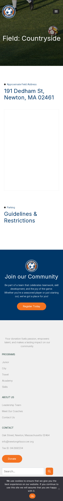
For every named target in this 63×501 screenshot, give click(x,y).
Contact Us (8, 417)
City (4, 368)
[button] (56, 11)
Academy (7, 380)
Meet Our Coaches (12, 411)
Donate (12, 458)
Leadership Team (11, 405)
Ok (32, 496)
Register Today (31, 306)
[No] (58, 488)
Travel (5, 374)
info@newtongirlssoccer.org (18, 441)
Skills (5, 387)
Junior (5, 362)
